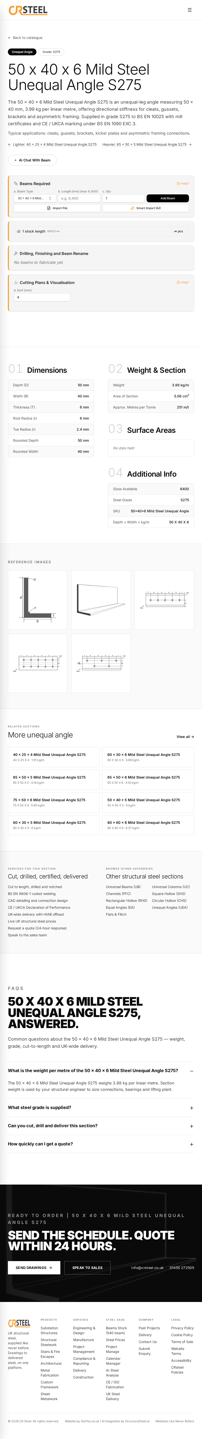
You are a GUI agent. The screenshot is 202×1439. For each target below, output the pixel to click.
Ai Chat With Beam (31, 160)
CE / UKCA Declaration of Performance (39, 907)
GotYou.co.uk (90, 1421)
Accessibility (181, 1360)
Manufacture (83, 1340)
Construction (83, 1377)
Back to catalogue (25, 37)
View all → (185, 737)
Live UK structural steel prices (32, 921)
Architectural (51, 1363)
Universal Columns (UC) (171, 887)
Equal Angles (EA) (120, 907)
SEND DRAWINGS (31, 1268)
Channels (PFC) (118, 894)
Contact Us (148, 1342)
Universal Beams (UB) (123, 887)
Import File (60, 208)
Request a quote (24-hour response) (37, 928)
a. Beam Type (23, 191)
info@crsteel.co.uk (147, 1268)
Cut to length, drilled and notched (35, 887)
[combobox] (35, 198)
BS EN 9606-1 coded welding (32, 894)
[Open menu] (189, 9)
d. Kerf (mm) (23, 290)
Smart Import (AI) (148, 208)
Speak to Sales (87, 1268)
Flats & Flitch (116, 914)
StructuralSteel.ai (137, 1421)
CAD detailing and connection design (38, 900)
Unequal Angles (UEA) (170, 907)
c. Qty (106, 191)
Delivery (79, 1370)
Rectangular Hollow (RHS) (126, 900)
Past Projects (149, 1328)
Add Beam (168, 198)
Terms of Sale (182, 1342)
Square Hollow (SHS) (168, 894)
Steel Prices (115, 1340)
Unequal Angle (22, 52)
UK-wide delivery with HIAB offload (36, 914)
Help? (185, 183)
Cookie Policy (182, 1335)
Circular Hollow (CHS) (169, 900)
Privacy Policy (182, 1328)
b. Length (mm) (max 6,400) (78, 191)
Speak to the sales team (27, 935)
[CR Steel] (28, 10)
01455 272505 (182, 1268)
